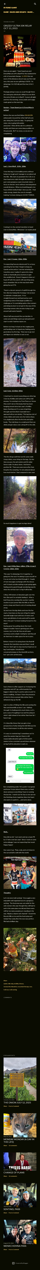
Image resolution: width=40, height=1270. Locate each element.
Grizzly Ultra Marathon (10, 986)
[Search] (35, 3)
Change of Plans (14, 1172)
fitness (21, 983)
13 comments (13, 1145)
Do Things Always (10, 8)
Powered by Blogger (22, 1263)
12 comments (13, 1176)
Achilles (16, 983)
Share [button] (5, 980)
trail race (6, 989)
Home (6, 12)
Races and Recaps (18, 12)
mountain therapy (23, 986)
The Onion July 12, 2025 (17, 1102)
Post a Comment (14, 1106)
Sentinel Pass (12, 1209)
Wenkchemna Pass (15, 1246)
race (30, 986)
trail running (13, 989)
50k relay (10, 983)
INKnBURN (29, 115)
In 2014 (24, 76)
